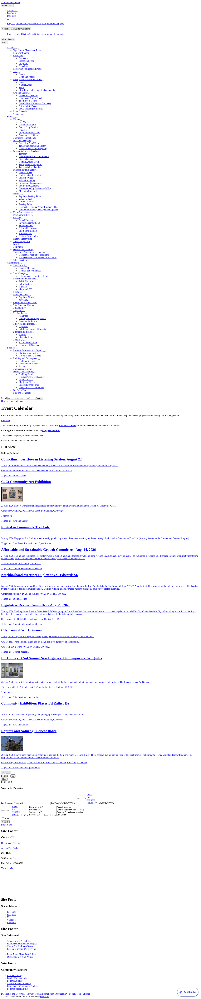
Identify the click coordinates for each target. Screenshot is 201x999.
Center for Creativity (28, 95)
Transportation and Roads (25, 151)
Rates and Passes (27, 77)
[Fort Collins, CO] (36, 807)
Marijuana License (27, 382)
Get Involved (19, 313)
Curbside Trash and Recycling (33, 148)
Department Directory (29, 345)
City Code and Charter (23, 305)
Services (11, 116)
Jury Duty (23, 300)
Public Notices (25, 284)
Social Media (75, 994)
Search (4, 398)
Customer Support (27, 124)
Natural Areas (25, 85)
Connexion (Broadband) (24, 138)
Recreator (23, 58)
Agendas (23, 286)
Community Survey (28, 321)
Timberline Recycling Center (32, 146)
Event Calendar (20, 111)
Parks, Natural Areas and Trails (27, 79)
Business (11, 347)
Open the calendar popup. (91, 798)
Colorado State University (19, 983)
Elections (17, 292)
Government (13, 262)
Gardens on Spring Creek (31, 98)
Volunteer (23, 316)
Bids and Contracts (22, 393)
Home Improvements (23, 212)
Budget (22, 334)
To (104, 803)
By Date (63, 803)
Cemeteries (18, 247)
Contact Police (25, 172)
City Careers (19, 310)
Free (7, 818)
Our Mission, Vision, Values (20, 957)
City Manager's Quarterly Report (34, 276)
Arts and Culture (20, 92)
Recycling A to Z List (29, 143)
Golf (15, 71)
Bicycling (23, 66)
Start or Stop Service (28, 127)
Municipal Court (20, 294)
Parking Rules (25, 204)
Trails (21, 87)
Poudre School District (17, 988)
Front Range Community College (22, 986)
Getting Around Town (29, 162)
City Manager (19, 273)
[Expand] (17, 48)
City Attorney (19, 308)
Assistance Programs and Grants (28, 252)
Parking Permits (26, 201)
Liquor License (26, 379)
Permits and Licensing (23, 249)
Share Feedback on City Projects (22, 943)
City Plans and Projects (23, 324)
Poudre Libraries (15, 981)
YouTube (11, 920)
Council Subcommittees (30, 270)
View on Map (7, 868)
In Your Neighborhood (29, 223)
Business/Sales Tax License (31, 377)
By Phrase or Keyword (12, 803)
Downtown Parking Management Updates (38, 209)
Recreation (18, 55)
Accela (22, 366)
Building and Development (25, 358)
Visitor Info (18, 114)
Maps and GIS (25, 289)
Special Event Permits (29, 385)
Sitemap (86, 994)
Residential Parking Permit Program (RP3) (38, 207)
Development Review (23, 215)
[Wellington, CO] (36, 812)
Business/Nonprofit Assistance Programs (38, 257)
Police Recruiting (27, 180)
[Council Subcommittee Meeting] (70, 810)
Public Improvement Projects (32, 329)
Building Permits (26, 374)
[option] (103, 23)
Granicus (44, 996)
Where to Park (25, 199)
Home (4, 401)
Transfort (23, 154)
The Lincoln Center (28, 100)
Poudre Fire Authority (29, 185)
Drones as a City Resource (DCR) (35, 188)
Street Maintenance (28, 159)
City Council (19, 265)
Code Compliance (21, 241)
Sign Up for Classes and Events (27, 50)
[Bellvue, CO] (36, 815)
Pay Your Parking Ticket (30, 196)
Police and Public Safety (24, 169)
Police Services (26, 177)
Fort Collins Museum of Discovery (35, 103)
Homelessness (25, 233)
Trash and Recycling (22, 140)
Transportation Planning (30, 167)
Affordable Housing (28, 228)
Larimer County (14, 975)
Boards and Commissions (25, 302)
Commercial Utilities (28, 135)
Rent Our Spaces (21, 53)
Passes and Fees (26, 61)
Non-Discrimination (44, 994)
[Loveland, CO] (36, 810)
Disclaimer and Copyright (13, 994)
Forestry (17, 244)
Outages (22, 130)
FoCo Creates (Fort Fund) (31, 108)
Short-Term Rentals (28, 231)
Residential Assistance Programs (34, 254)
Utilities (16, 119)
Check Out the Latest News (20, 946)
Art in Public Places (28, 106)
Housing (17, 217)
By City (25, 815)
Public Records (26, 281)
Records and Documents (24, 278)
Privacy (30, 994)
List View (5, 420)
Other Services (20, 260)
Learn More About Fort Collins (21, 954)
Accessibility (61, 994)
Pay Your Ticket (26, 297)
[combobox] (16, 28)
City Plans (23, 326)
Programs (23, 63)
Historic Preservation (28, 236)
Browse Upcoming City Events (21, 949)
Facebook (11, 912)
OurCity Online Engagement (32, 318)
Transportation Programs (30, 164)
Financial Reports (27, 337)
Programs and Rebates (29, 132)
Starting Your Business (29, 353)
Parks (21, 82)
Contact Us (18, 339)
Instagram (11, 914)
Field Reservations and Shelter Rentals (37, 90)
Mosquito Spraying (28, 191)
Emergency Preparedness (30, 183)
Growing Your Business (30, 355)
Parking (16, 193)
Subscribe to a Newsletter (19, 941)
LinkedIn (11, 922)
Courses (22, 74)
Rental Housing (26, 220)
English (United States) (35, 23)
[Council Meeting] (70, 807)
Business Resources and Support (28, 350)
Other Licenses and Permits (31, 387)
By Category (50, 815)
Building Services (27, 361)
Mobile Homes (26, 225)
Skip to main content (10, 2)
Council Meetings (27, 268)
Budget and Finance (22, 331)
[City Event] (70, 815)
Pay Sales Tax (19, 390)
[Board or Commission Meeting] (70, 812)
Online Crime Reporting (30, 175)
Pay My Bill (24, 122)
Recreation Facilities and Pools (27, 69)
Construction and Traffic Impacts (34, 156)
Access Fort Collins (28, 342)
